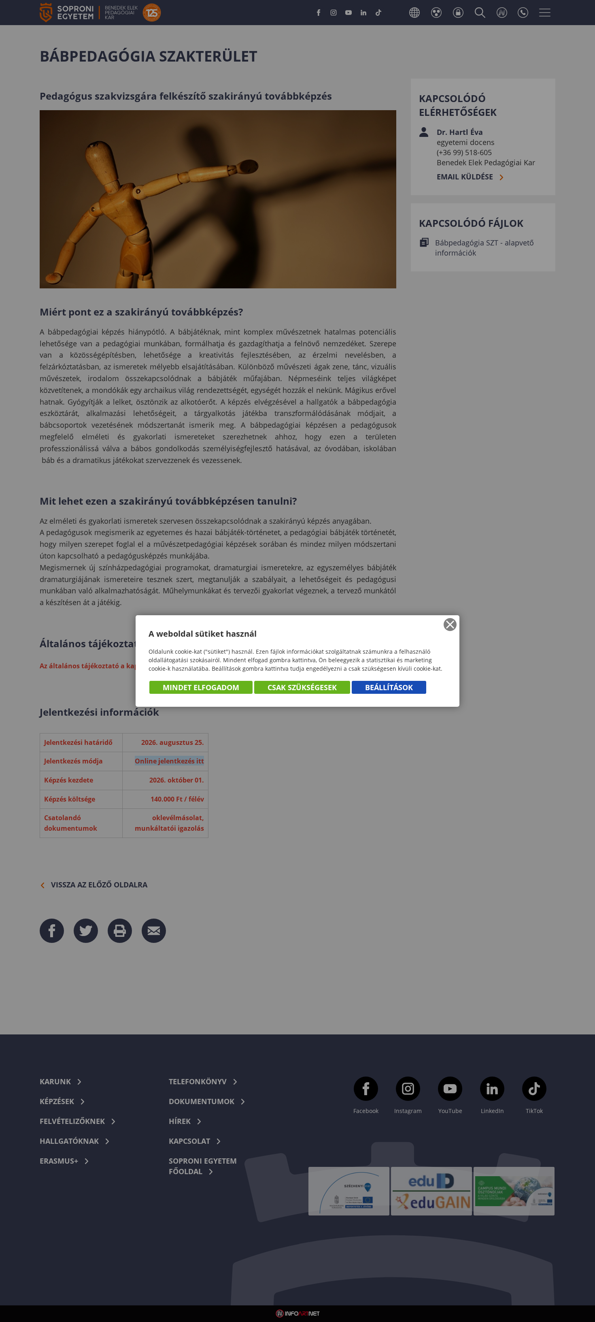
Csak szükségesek (302, 687)
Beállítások (389, 687)
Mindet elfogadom (201, 687)
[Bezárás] (450, 624)
